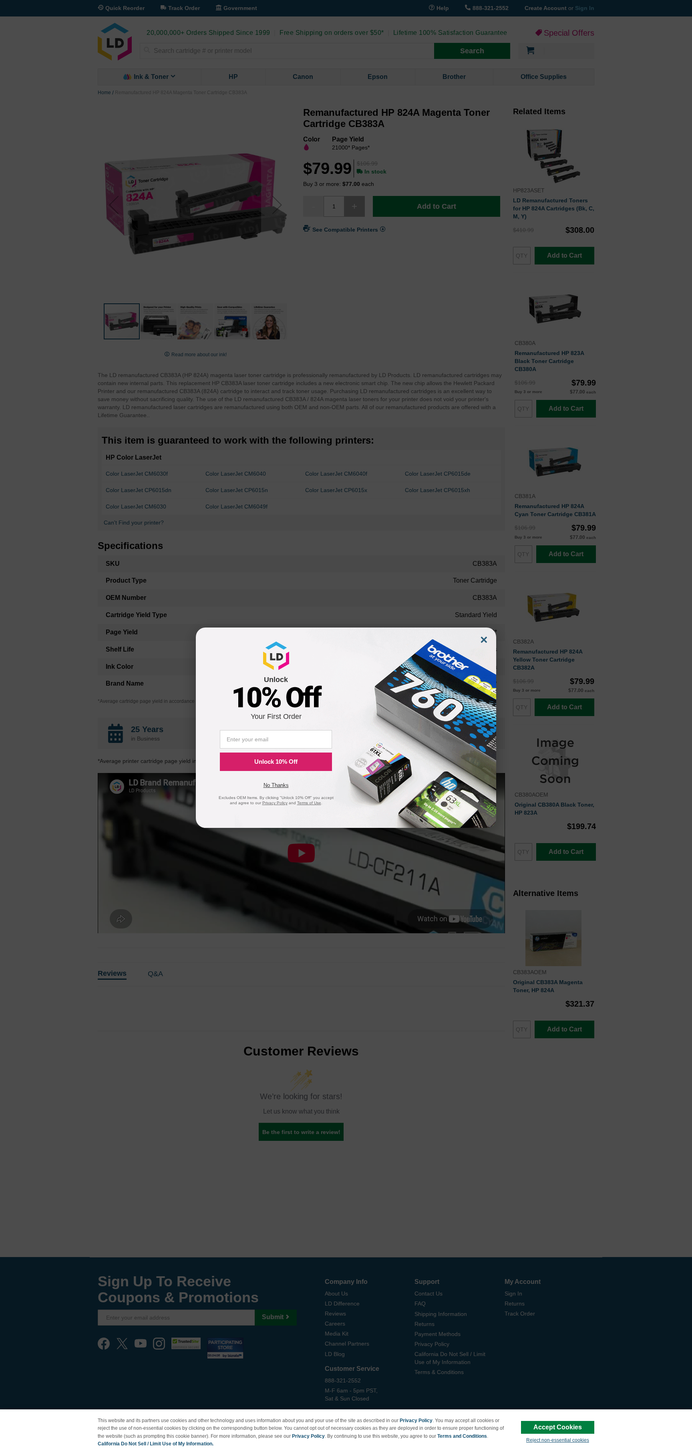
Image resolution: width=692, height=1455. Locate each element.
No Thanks (276, 785)
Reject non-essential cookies (557, 1440)
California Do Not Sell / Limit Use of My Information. (155, 1444)
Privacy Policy (416, 1420)
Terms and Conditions (462, 1436)
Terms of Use (309, 803)
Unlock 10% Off (276, 761)
